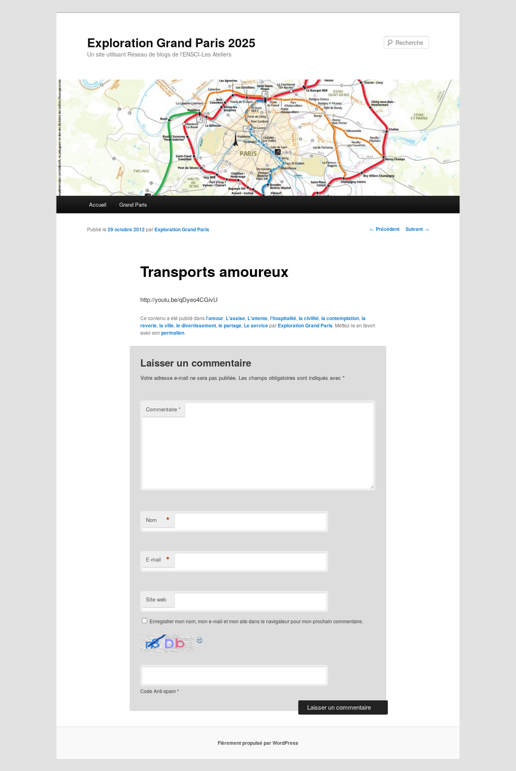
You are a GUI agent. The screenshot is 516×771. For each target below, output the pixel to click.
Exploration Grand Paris (181, 229)
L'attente (258, 318)
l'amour (214, 318)
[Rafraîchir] (200, 639)
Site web (156, 599)
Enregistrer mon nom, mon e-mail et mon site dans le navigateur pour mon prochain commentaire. (256, 621)
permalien (172, 332)
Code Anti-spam (158, 690)
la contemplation (340, 318)
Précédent (384, 229)
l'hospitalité (283, 318)
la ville (166, 325)
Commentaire (163, 409)
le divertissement (196, 325)
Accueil (97, 204)
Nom (158, 519)
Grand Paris (133, 204)
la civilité (309, 318)
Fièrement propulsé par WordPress (258, 742)
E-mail (158, 559)
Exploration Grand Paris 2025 (171, 42)
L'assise (235, 318)
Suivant (417, 229)
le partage (229, 325)
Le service (256, 325)
